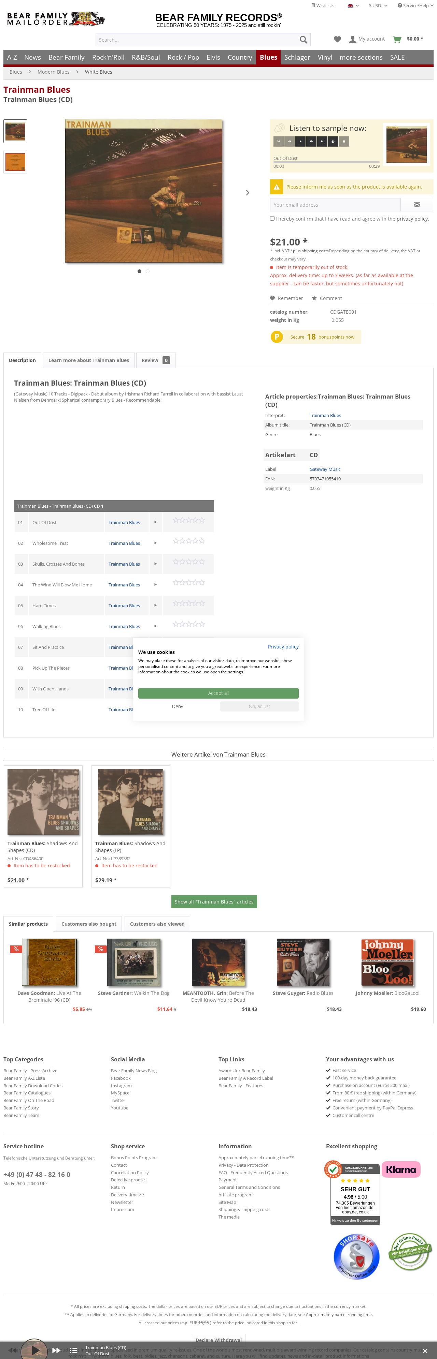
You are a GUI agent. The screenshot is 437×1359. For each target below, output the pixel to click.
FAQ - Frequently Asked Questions (253, 1172)
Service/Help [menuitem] (415, 5)
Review (155, 360)
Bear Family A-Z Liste (24, 1078)
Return (118, 1187)
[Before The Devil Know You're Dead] (218, 962)
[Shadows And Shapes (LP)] (131, 802)
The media (229, 1217)
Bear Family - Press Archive (30, 1070)
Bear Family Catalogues (27, 1093)
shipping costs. (133, 1306)
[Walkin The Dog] (134, 962)
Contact (119, 1165)
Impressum (122, 1209)
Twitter (118, 1100)
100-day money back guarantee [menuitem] (364, 1078)
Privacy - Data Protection (243, 1165)
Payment (227, 1180)
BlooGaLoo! (388, 993)
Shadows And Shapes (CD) (43, 846)
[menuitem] (203, 39)
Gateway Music (325, 469)
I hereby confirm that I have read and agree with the (352, 218)
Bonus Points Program (134, 1157)
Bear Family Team (21, 1115)
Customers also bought (88, 924)
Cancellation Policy (130, 1172)
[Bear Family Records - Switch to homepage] (57, 19)
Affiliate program (235, 1195)
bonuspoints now (336, 337)
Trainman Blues (36, 89)
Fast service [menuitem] (344, 1070)
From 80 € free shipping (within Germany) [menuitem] (375, 1093)
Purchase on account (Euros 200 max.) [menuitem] (371, 1085)
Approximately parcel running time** (256, 1157)
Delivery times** (127, 1195)
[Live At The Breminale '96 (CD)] (49, 962)
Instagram (121, 1085)
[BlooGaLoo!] (387, 962)
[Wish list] (337, 39)
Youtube (119, 1108)
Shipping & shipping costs (244, 1209)
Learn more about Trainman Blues (88, 360)
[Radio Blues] (303, 962)
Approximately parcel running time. (339, 1314)
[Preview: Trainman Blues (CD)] (15, 131)
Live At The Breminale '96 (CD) (49, 996)
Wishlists (324, 5)
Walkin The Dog (134, 993)
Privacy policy (283, 646)
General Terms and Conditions (249, 1187)
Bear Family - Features (240, 1085)
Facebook (121, 1078)
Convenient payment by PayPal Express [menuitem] (373, 1108)
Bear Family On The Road (28, 1100)
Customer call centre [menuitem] (353, 1115)
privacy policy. (413, 218)
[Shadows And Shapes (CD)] (43, 802)
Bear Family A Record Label (245, 1078)
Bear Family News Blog (134, 1070)
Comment (330, 298)
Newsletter (122, 1202)
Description (22, 360)
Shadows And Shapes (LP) (130, 846)
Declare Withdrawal (219, 1340)
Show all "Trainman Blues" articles (214, 901)
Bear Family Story (21, 1108)
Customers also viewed (157, 924)
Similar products (28, 924)
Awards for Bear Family (241, 1070)
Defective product (129, 1180)
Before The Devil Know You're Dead (218, 996)
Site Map (227, 1202)
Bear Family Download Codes (32, 1085)
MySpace (120, 1093)
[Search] (303, 39)
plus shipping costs (311, 251)
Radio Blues (303, 993)
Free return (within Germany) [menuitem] (362, 1100)
